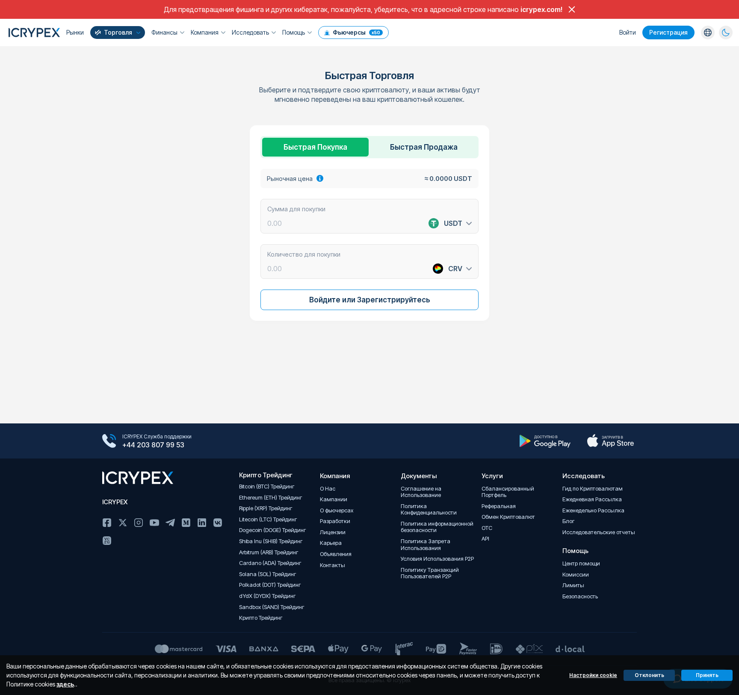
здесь (65, 684)
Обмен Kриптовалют (508, 517)
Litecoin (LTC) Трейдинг (268, 519)
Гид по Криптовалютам (592, 488)
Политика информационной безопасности (437, 527)
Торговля (118, 32)
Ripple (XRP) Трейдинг (266, 508)
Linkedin (202, 522)
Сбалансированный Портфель (508, 492)
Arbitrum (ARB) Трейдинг (269, 552)
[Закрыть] (571, 9)
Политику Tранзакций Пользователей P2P (430, 573)
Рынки (75, 32)
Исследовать (250, 32)
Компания (205, 32)
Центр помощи (581, 563)
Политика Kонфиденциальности (429, 509)
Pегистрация (668, 32)
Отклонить (649, 675)
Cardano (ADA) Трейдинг (270, 563)
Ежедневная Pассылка (592, 499)
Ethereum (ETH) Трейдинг (270, 497)
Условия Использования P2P (437, 559)
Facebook (107, 522)
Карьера (331, 543)
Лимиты (573, 585)
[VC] (107, 540)
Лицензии (333, 532)
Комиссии (575, 574)
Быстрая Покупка (315, 147)
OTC (487, 528)
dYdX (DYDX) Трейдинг (267, 596)
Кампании (333, 499)
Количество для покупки (303, 253)
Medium (186, 522)
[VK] (217, 522)
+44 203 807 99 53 (153, 444)
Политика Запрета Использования (425, 544)
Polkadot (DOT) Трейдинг (270, 585)
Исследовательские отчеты (598, 532)
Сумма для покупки (296, 208)
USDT (453, 223)
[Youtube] (154, 522)
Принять (707, 675)
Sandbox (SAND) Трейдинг (271, 607)
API (485, 538)
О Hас (327, 488)
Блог (568, 521)
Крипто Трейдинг (261, 618)
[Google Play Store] (545, 441)
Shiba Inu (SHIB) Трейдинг (271, 541)
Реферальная (499, 506)
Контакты (332, 565)
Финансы (164, 32)
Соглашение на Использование (421, 492)
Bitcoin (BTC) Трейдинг (267, 486)
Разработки (335, 521)
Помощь (293, 32)
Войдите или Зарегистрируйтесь (369, 300)
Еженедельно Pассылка (593, 510)
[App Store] (610, 441)
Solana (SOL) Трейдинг (267, 574)
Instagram (138, 522)
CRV (455, 268)
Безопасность (580, 596)
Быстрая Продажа (424, 147)
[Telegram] (170, 522)
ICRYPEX (114, 502)
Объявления (336, 554)
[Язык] (708, 32)
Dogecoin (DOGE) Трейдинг (272, 530)
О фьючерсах (336, 510)
